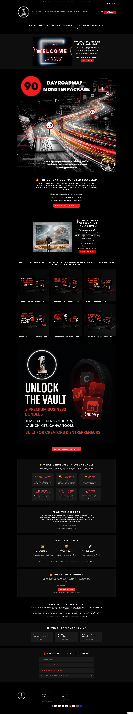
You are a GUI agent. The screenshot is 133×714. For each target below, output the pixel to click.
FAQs (43, 698)
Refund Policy (65, 696)
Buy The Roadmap (110, 12)
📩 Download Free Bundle (66, 589)
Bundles (76, 11)
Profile (63, 701)
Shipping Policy (65, 698)
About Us (58, 13)
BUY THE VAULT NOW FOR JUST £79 (66, 449)
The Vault (70, 11)
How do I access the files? (66, 665)
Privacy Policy (65, 694)
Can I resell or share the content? (66, 670)
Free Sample (84, 11)
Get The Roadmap (87, 60)
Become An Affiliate (60, 11)
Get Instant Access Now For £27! (66, 205)
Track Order (45, 699)
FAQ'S (63, 13)
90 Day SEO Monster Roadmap (44, 11)
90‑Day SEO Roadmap (80, 28)
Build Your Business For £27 (87, 251)
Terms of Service (66, 699)
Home (33, 11)
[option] (66, 1)
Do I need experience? (66, 659)
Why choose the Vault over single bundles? (66, 675)
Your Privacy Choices (47, 701)
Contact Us (44, 696)
